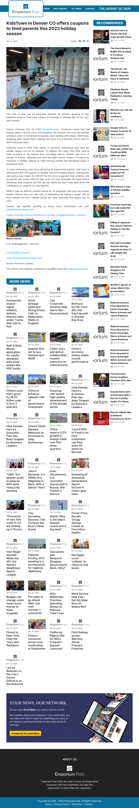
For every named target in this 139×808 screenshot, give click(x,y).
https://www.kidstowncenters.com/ (24, 258)
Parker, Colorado (15, 215)
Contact (90, 9)
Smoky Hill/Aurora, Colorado (40, 215)
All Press (76, 9)
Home (46, 9)
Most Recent (60, 9)
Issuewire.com (50, 129)
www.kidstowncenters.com (20, 209)
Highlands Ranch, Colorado (71, 215)
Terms (48, 804)
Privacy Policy (61, 804)
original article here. (78, 268)
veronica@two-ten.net (17, 252)
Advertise (77, 804)
